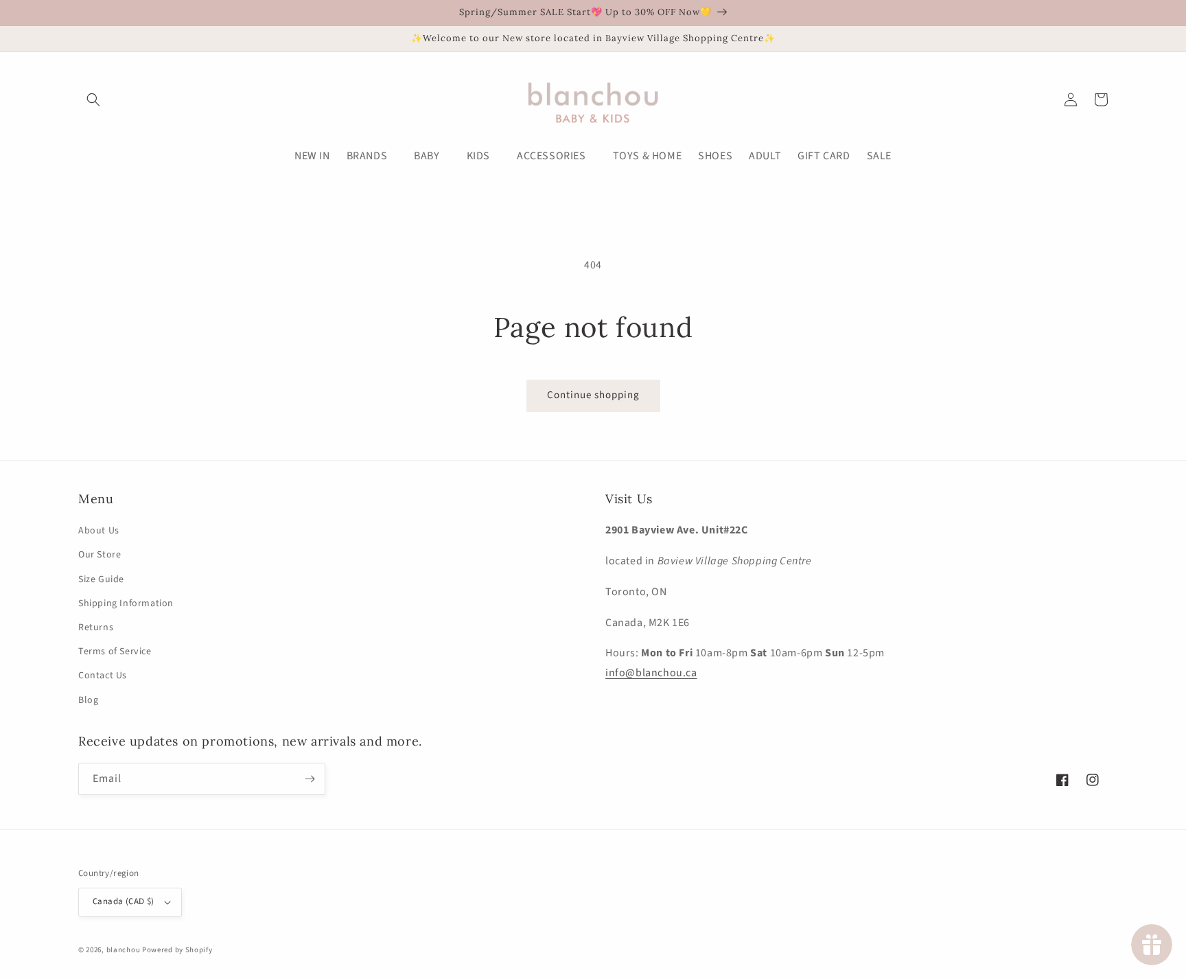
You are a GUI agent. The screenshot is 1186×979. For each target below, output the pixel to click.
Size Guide (101, 579)
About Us (98, 531)
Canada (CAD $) (123, 901)
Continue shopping (593, 395)
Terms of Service (115, 651)
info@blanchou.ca (651, 672)
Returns (95, 627)
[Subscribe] (309, 779)
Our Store (99, 555)
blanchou (123, 950)
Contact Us (102, 675)
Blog (88, 700)
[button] (93, 99)
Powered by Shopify (177, 950)
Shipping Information (126, 603)
